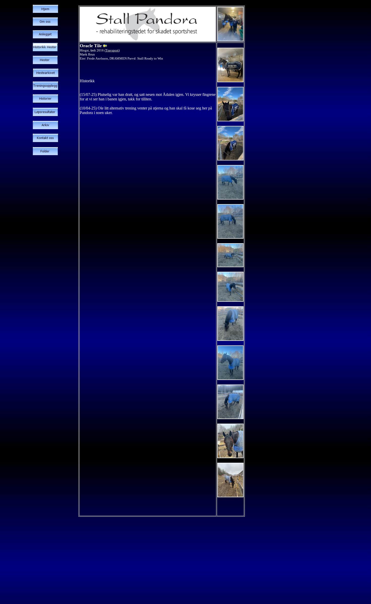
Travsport (112, 50)
